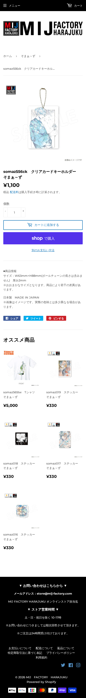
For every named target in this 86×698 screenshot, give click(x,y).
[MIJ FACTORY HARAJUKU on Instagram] (78, 666)
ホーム (7, 56)
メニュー (14, 5)
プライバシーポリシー (60, 652)
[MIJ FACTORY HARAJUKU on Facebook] (70, 666)
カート (78, 5)
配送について (44, 648)
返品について (65, 648)
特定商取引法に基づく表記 (25, 652)
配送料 (14, 192)
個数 (6, 204)
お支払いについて (20, 648)
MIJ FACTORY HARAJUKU (46, 677)
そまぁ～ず (28, 56)
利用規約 (41, 657)
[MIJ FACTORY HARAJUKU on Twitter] (63, 666)
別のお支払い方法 (43, 250)
